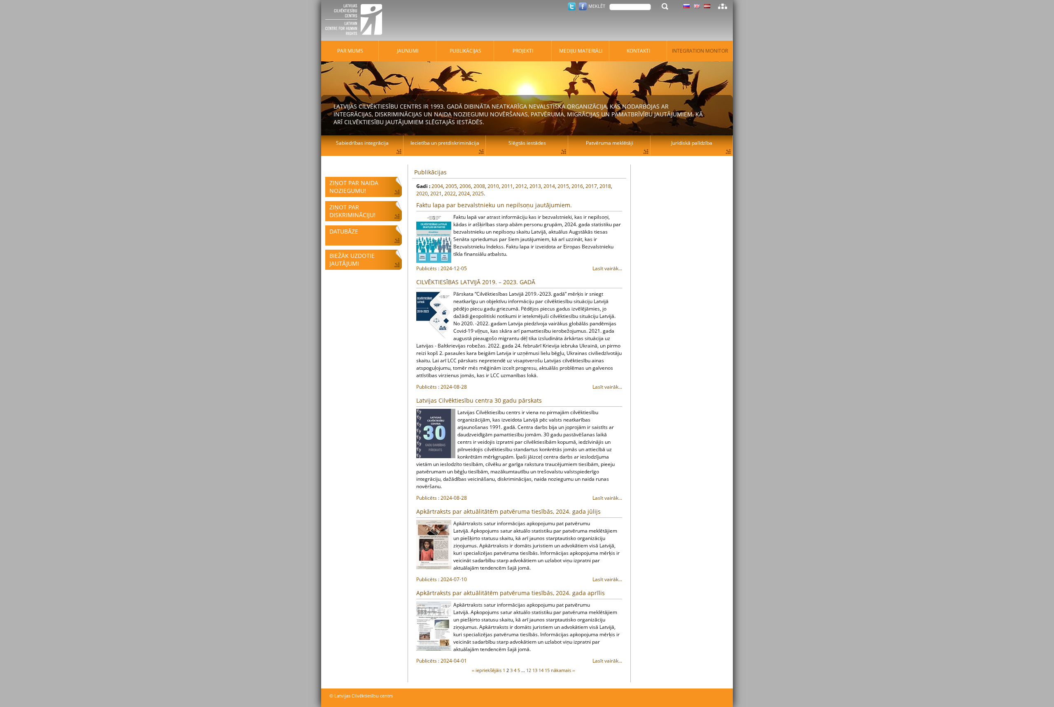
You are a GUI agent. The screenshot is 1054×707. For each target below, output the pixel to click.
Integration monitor (700, 50)
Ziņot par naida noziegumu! (353, 187)
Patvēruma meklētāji (609, 142)
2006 (465, 186)
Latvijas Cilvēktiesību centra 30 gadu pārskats (479, 400)
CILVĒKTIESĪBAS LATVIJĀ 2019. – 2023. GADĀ (475, 282)
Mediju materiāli (580, 50)
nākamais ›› (563, 670)
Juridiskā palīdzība (691, 142)
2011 (507, 186)
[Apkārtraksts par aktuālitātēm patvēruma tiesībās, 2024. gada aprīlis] (433, 626)
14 (541, 670)
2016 (577, 186)
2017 (591, 186)
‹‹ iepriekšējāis (486, 670)
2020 (422, 193)
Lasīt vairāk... (519, 268)
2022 (450, 193)
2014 (549, 186)
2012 (521, 186)
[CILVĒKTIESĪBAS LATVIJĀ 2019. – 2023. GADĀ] (433, 315)
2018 (605, 186)
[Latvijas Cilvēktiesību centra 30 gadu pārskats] (435, 433)
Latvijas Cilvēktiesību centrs (356, 20)
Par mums (350, 50)
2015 (563, 186)
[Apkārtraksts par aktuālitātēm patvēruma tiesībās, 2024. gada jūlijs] (433, 544)
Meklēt (596, 6)
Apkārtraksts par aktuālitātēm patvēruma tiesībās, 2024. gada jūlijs (508, 511)
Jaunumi (407, 50)
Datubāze (343, 231)
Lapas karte (722, 6)
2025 (478, 193)
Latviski (707, 6)
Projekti (523, 50)
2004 (437, 186)
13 (534, 670)
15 (547, 670)
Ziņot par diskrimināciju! (352, 211)
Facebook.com (583, 6)
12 (528, 670)
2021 (436, 193)
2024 (464, 193)
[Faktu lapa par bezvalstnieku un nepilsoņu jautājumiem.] (433, 238)
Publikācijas (430, 172)
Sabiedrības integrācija (362, 142)
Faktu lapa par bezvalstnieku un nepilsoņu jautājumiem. (494, 205)
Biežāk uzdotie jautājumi (352, 259)
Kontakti (638, 50)
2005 (451, 186)
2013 (535, 186)
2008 (479, 186)
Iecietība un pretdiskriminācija (444, 142)
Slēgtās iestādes (527, 142)
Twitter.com (572, 6)
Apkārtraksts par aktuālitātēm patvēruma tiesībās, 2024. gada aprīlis (510, 593)
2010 (493, 186)
